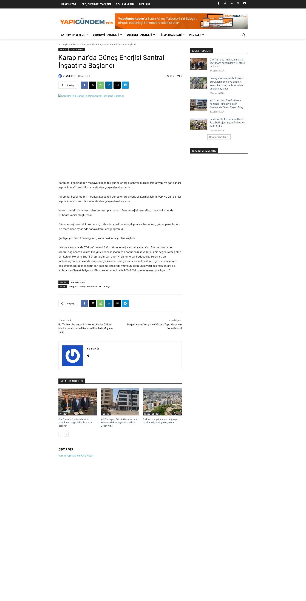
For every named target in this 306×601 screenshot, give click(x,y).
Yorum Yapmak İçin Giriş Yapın (75, 455)
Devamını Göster (217, 136)
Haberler (75, 44)
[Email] (117, 85)
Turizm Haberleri (151, 414)
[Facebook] (218, 3)
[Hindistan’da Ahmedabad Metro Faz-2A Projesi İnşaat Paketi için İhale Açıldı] (198, 124)
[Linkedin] (231, 3)
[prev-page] (60, 434)
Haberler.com (78, 282)
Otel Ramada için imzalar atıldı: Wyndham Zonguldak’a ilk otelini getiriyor (75, 422)
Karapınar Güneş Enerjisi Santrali (85, 286)
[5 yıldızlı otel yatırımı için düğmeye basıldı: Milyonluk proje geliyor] (162, 401)
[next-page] (66, 434)
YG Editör (70, 75)
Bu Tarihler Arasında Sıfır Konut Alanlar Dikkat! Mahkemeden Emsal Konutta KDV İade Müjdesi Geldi (85, 328)
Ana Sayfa (63, 44)
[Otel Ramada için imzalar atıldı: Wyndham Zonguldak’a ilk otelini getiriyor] (77, 401)
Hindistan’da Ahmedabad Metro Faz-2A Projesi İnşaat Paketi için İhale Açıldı (227, 123)
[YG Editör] (60, 76)
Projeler (63, 414)
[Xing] (88, 355)
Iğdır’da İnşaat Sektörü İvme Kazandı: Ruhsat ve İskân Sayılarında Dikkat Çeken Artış (120, 422)
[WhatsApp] (100, 85)
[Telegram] (125, 85)
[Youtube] (245, 3)
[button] (243, 35)
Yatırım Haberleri (77, 49)
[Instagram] (225, 3)
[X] (238, 3)
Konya (107, 286)
